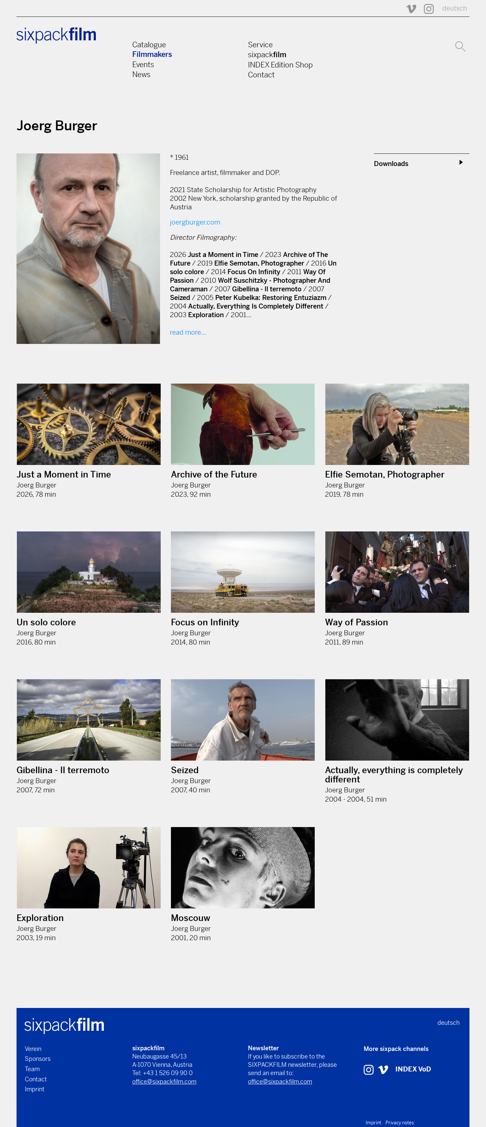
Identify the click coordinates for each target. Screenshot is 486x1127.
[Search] (460, 45)
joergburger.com (195, 222)
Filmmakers (152, 54)
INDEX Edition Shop (280, 64)
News (141, 74)
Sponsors (38, 1059)
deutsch (454, 8)
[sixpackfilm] (64, 1025)
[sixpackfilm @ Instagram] (426, 8)
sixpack (267, 54)
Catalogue (149, 44)
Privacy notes (399, 1123)
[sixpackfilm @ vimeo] (383, 1069)
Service (260, 44)
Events (143, 64)
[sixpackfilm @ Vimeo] (408, 8)
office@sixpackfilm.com (164, 1081)
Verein (33, 1049)
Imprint (35, 1089)
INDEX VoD (413, 1069)
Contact (261, 74)
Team (32, 1069)
